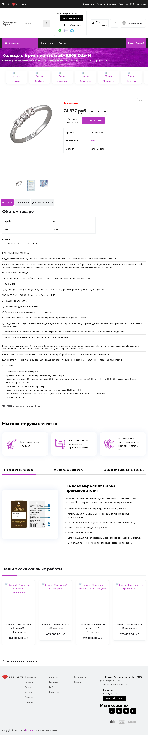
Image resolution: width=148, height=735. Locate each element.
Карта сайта (80, 676)
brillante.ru (30, 730)
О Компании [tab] (22, 202)
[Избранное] (114, 23)
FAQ (132, 4)
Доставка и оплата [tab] (42, 202)
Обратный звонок (71, 18)
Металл (28, 692)
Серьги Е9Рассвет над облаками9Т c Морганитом (18, 628)
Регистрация (101, 25)
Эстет (93, 140)
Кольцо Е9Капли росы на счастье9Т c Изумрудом (93, 628)
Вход (98, 21)
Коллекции (47, 43)
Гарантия (123, 4)
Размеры (29, 697)
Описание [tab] (7, 202)
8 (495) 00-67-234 (68, 13)
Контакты (141, 4)
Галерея (101, 4)
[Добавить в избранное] (140, 101)
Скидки (62, 43)
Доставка (111, 4)
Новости (29, 702)
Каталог (78, 682)
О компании (89, 4)
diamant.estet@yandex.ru (69, 25)
